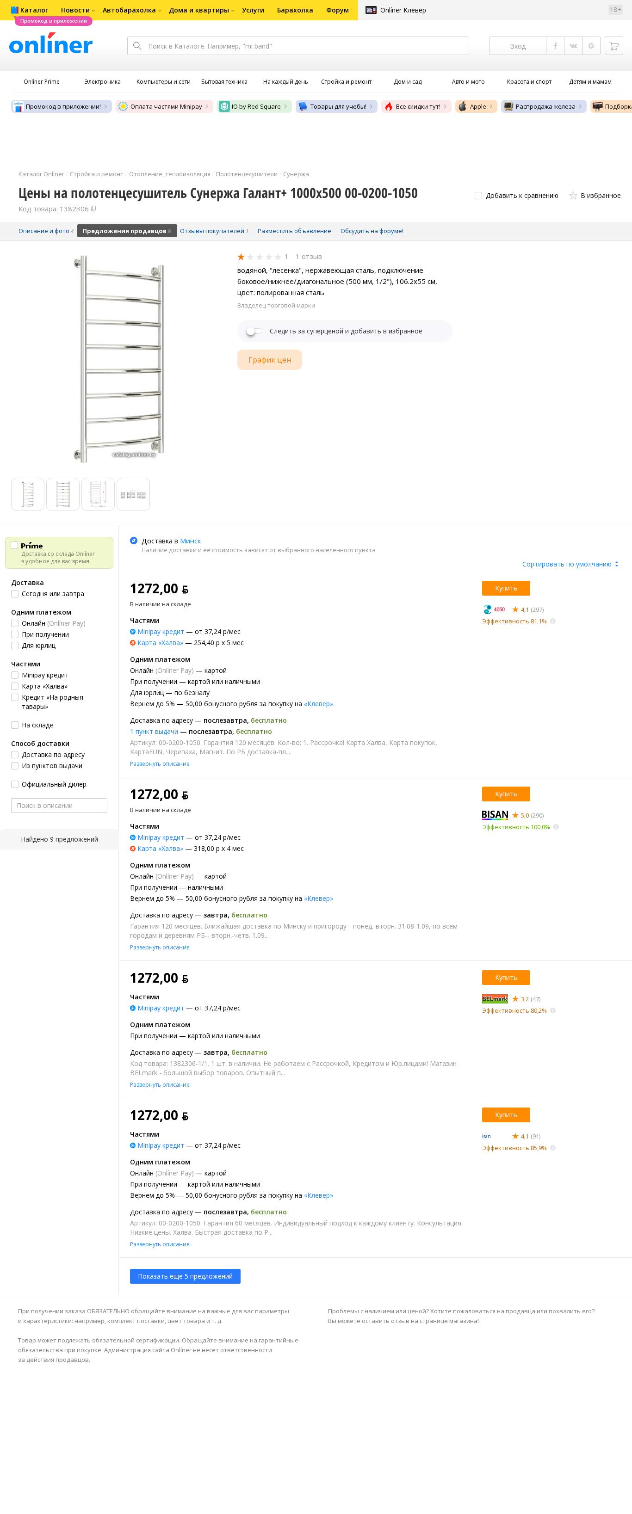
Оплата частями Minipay (166, 106)
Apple (478, 106)
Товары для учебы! (338, 106)
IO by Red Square (256, 106)
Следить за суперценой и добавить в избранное (346, 331)
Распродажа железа (546, 106)
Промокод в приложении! (63, 106)
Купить (506, 588)
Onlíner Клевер (403, 10)
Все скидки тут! (418, 106)
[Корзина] (614, 46)
